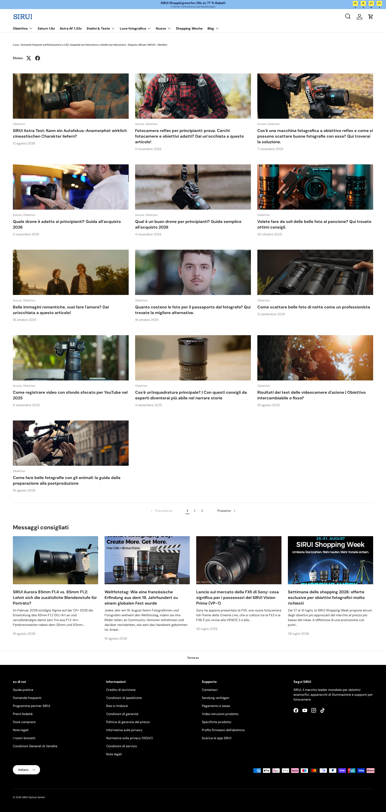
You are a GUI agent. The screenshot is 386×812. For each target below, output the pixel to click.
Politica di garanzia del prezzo (128, 722)
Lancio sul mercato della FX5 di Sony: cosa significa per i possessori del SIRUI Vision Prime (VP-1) (237, 597)
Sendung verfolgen (215, 698)
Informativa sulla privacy (124, 730)
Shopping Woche (189, 28)
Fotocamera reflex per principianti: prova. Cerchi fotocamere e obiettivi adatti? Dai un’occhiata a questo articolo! (189, 136)
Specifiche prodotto (216, 722)
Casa (16, 44)
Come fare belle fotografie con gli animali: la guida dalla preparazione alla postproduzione (66, 480)
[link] (161, 510)
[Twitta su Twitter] (28, 58)
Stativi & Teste (98, 28)
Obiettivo (20, 28)
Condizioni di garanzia (122, 714)
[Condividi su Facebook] (37, 58)
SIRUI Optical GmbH (33, 797)
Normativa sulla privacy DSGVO (129, 738)
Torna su (193, 657)
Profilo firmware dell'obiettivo (223, 730)
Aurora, (140, 124)
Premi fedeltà (23, 714)
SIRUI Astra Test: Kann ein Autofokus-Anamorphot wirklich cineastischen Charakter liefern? (70, 133)
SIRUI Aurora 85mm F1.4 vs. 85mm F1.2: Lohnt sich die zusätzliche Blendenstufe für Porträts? (55, 597)
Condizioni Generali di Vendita (35, 746)
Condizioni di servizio (121, 746)
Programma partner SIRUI (31, 706)
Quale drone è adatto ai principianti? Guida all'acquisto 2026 (67, 224)
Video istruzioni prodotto (220, 714)
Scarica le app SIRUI (216, 738)
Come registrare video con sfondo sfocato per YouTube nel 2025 (70, 395)
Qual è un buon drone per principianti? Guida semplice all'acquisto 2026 (188, 224)
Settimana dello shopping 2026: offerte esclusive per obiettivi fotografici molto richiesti (326, 597)
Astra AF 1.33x (71, 28)
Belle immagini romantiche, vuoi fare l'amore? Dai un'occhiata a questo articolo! (61, 309)
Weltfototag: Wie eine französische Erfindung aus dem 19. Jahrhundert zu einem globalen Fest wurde (141, 597)
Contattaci (210, 690)
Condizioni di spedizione (124, 698)
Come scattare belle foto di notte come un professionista (313, 307)
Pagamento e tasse (216, 706)
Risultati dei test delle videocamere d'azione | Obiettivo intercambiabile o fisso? (311, 395)
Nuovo (161, 28)
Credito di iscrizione (121, 690)
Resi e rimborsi (117, 706)
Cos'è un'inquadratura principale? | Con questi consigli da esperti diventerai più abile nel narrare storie (191, 395)
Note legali (21, 730)
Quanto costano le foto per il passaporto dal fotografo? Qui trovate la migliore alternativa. (192, 309)
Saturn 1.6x (46, 28)
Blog (210, 28)
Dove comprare (24, 722)
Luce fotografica (133, 28)
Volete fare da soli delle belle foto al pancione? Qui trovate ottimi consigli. (314, 224)
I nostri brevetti (24, 738)
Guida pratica (23, 690)
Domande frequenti (27, 698)
